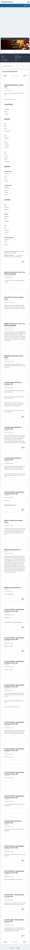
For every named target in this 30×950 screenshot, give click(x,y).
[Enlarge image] (9, 504)
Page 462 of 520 (15, 75)
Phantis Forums (7, 2)
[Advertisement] (15, 23)
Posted (8, 90)
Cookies (18, 947)
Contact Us (12, 947)
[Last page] (27, 76)
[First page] (2, 76)
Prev (5, 75)
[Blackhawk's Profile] (15, 51)
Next (24, 75)
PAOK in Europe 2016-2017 (12, 550)
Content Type (6, 66)
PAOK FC (7, 88)
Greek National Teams (10, 275)
